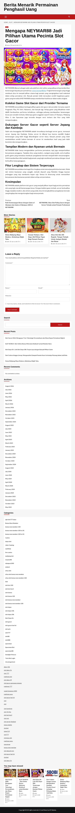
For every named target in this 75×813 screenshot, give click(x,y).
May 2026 (8, 397)
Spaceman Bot (9, 647)
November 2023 (10, 500)
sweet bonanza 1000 (10, 691)
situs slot (8, 570)
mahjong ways (8, 694)
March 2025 (9, 443)
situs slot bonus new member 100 (16, 578)
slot (5, 701)
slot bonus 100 (10, 596)
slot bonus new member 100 (14, 603)
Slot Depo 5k (9, 618)
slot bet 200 (9, 585)
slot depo (8, 607)
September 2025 (10, 422)
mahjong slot (9, 556)
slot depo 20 (8, 680)
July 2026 (8, 389)
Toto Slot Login (10, 658)
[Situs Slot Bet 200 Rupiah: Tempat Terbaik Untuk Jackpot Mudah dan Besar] (60, 225)
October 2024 (9, 461)
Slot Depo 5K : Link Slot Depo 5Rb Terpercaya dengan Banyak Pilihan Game (29, 349)
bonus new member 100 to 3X (14, 530)
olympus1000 (9, 563)
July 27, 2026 (23, 795)
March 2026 (9, 404)
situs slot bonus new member (14, 574)
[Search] (69, 16)
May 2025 (8, 436)
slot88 (7, 636)
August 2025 (9, 425)
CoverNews (43, 810)
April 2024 (8, 482)
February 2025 (10, 446)
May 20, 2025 (15, 45)
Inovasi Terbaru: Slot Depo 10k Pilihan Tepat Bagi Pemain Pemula (36, 237)
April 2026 (8, 400)
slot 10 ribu (7, 712)
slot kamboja (8, 708)
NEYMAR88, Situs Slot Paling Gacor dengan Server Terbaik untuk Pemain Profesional (54, 203)
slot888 (7, 640)
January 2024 (9, 493)
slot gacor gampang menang (13, 683)
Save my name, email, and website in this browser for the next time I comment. (33, 304)
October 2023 (9, 503)
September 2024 (10, 464)
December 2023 (10, 496)
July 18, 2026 (37, 795)
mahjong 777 (8, 686)
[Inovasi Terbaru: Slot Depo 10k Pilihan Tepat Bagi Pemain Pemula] (37, 225)
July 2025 (8, 429)
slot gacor (8, 622)
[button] (6, 16)
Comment (9, 263)
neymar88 (8, 559)
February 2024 (10, 489)
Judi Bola (8, 549)
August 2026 (9, 386)
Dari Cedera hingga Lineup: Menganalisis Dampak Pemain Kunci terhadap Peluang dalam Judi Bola (36, 355)
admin (8, 45)
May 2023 (8, 507)
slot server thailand (10, 721)
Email (40, 288)
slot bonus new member (12, 600)
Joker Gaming (9, 545)
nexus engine (8, 725)
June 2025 (8, 432)
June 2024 (8, 475)
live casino (8, 552)
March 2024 (9, 486)
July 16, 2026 (51, 796)
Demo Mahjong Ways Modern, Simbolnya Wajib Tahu (14, 237)
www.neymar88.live (39, 91)
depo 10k (7, 667)
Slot (7, 27)
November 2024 (10, 457)
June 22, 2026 (60, 243)
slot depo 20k (9, 614)
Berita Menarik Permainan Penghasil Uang (31, 7)
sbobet (7, 567)
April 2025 (8, 439)
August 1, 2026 (10, 800)
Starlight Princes (10, 654)
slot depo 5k (8, 670)
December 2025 (10, 411)
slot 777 (6, 673)
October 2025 (9, 418)
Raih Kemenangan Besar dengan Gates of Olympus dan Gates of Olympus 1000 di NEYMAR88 (19, 204)
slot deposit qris (9, 751)
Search (7, 318)
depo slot (8, 541)
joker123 (7, 731)
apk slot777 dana (10, 519)
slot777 (7, 632)
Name (7, 288)
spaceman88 (9, 651)
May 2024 (8, 478)
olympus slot (8, 738)
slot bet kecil (9, 589)
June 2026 (8, 393)
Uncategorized (10, 662)
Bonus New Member (11, 523)
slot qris (7, 629)
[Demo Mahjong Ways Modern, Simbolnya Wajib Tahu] (14, 225)
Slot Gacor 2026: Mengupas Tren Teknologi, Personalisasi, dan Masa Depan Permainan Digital (35, 338)
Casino (7, 538)
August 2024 (9, 468)
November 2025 (10, 414)
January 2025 (9, 450)
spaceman (8, 643)
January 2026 (9, 407)
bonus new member (10, 747)
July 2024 (8, 471)
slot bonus (8, 592)
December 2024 (10, 454)
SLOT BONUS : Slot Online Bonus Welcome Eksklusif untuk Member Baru (28, 344)
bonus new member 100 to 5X (14, 534)
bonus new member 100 (12, 527)
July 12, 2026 (14, 241)
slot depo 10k (9, 611)
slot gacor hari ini (10, 625)
